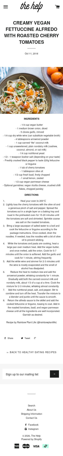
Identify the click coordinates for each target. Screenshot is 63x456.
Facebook (33, 424)
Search (31, 405)
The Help (36, 435)
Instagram (33, 428)
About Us (31, 409)
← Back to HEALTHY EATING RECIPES (32, 352)
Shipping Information (31, 413)
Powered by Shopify (31, 439)
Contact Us (31, 417)
